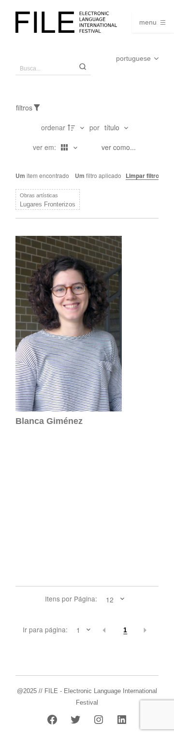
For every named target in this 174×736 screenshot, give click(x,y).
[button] (105, 630)
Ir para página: (45, 630)
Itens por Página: (71, 599)
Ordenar (53, 127)
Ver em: (45, 147)
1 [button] (125, 630)
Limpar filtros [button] (144, 175)
